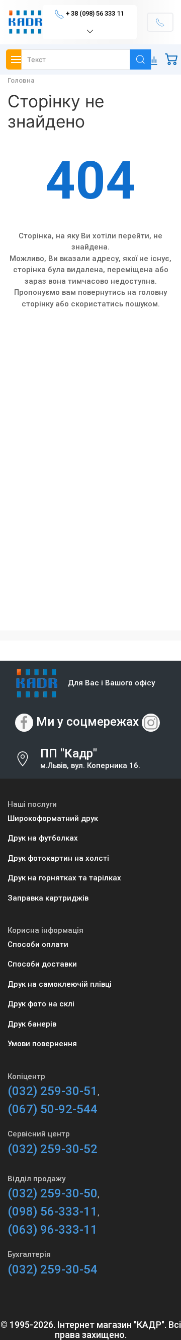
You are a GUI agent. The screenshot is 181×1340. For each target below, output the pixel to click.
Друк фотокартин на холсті (58, 858)
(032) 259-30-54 (53, 1269)
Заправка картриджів (48, 898)
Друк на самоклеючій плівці (60, 984)
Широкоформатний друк (53, 818)
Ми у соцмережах (87, 722)
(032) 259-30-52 (53, 1149)
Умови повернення (42, 1043)
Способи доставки (42, 964)
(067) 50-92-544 (53, 1109)
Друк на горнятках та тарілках (64, 877)
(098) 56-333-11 (53, 1211)
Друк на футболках (43, 838)
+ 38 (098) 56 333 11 (94, 13)
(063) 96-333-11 (53, 1230)
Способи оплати (38, 944)
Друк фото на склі (41, 1003)
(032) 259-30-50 (53, 1193)
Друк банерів (32, 1024)
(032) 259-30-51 (53, 1091)
